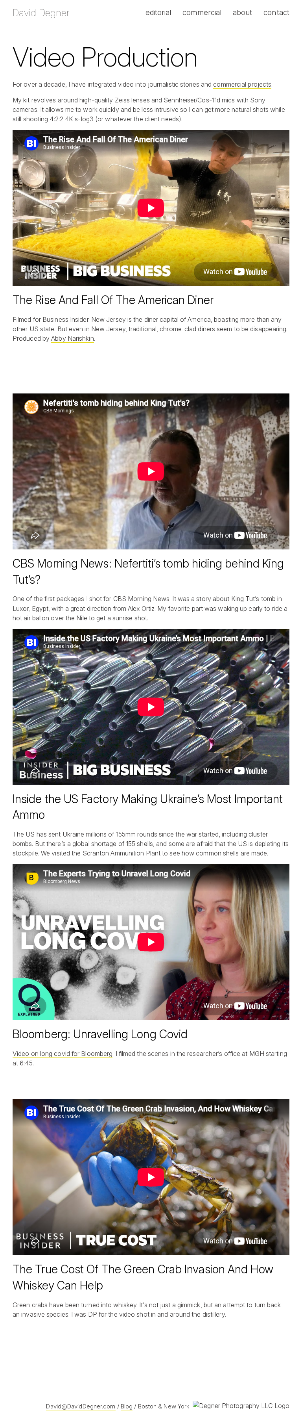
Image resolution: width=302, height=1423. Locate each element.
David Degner (41, 13)
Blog (127, 1406)
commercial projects (242, 84)
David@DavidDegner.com (80, 1406)
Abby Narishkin (72, 338)
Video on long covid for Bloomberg (62, 1054)
